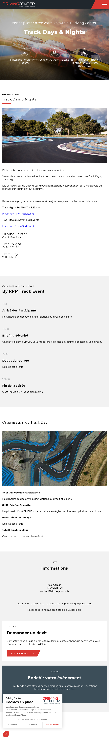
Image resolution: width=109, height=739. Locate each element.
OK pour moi (52, 725)
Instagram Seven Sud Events (18, 226)
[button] (6, 734)
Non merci (12, 725)
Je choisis (32, 725)
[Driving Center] (19, 4)
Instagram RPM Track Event (18, 213)
